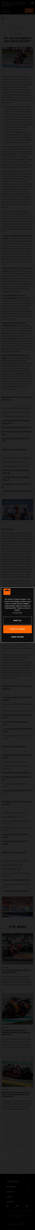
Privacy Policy (16, 612)
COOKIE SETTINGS (17, 637)
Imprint (20, 612)
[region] (17, 615)
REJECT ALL (17, 620)
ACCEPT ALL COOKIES (17, 629)
